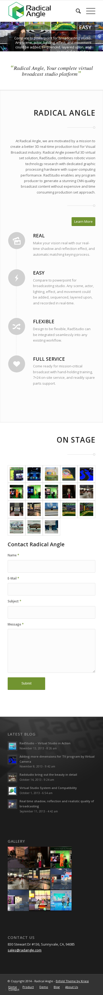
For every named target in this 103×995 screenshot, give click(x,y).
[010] (34, 509)
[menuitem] (76, 11)
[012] (69, 509)
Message (16, 624)
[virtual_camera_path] (86, 474)
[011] (51, 509)
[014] (16, 527)
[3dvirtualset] (51, 474)
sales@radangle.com (24, 950)
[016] (51, 527)
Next (98, 36)
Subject (14, 601)
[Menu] (88, 11)
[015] (34, 527)
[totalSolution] (16, 474)
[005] (69, 491)
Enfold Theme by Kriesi (72, 981)
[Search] (76, 11)
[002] (34, 491)
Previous (4, 36)
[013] (86, 509)
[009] (16, 509)
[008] (86, 491)
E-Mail (13, 578)
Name (13, 555)
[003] (51, 491)
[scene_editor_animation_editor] (69, 474)
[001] (16, 491)
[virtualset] (34, 474)
